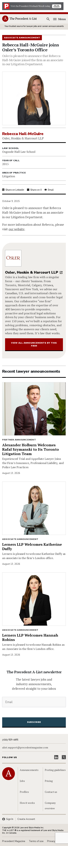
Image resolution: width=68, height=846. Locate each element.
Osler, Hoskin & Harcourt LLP (31, 272)
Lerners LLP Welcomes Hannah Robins (30, 637)
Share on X (36, 190)
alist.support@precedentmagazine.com (25, 747)
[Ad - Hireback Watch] (32, 6)
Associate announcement (20, 539)
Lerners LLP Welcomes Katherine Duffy (32, 546)
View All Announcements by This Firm (34, 344)
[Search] (48, 19)
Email (51, 190)
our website (16, 229)
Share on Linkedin (14, 190)
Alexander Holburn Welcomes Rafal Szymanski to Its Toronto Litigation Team (30, 449)
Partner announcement (19, 439)
